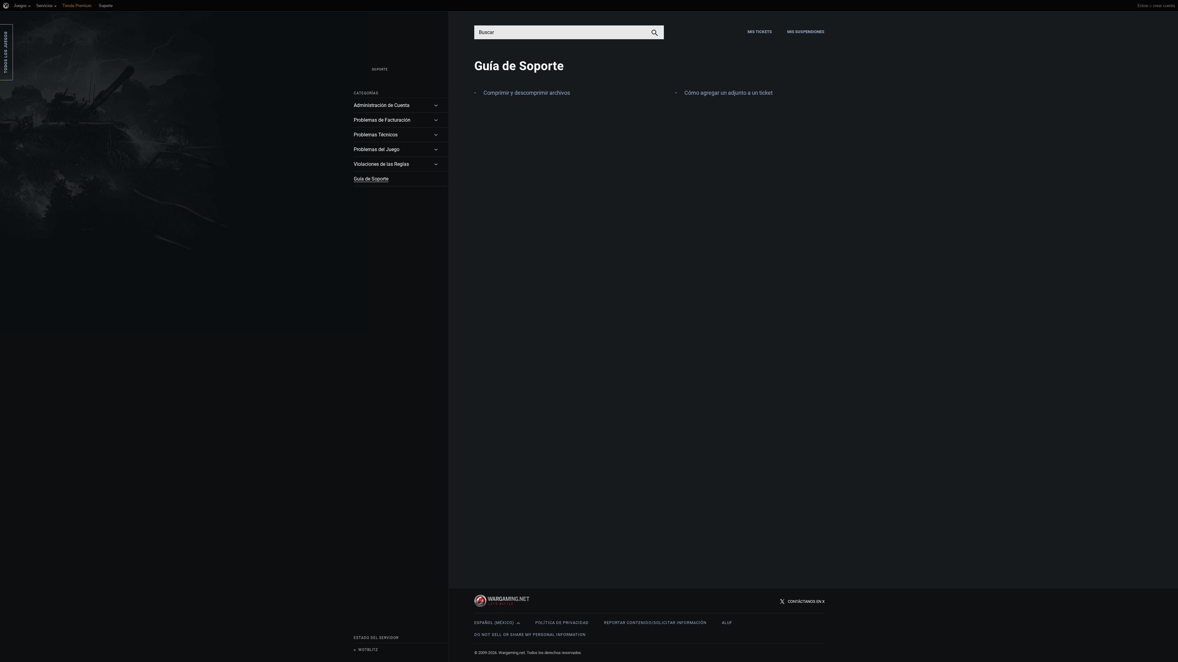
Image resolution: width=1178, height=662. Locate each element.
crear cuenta (1164, 5)
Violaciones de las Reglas (381, 164)
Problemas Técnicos (376, 135)
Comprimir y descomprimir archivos (526, 92)
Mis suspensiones (806, 31)
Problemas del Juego (376, 149)
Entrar (1143, 5)
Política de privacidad (562, 622)
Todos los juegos (5, 52)
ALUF (727, 622)
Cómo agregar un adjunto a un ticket (728, 92)
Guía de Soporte (371, 179)
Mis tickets (760, 31)
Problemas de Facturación (382, 120)
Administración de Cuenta (382, 105)
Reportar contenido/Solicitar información (655, 622)
